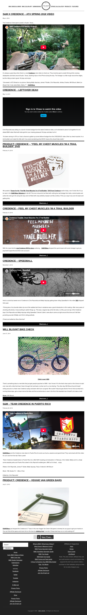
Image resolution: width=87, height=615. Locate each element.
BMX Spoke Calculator (15, 560)
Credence (31, 73)
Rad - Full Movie (43, 564)
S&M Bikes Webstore (18, 193)
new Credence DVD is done (25, 248)
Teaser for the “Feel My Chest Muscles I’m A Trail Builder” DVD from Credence (36, 191)
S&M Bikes (31, 85)
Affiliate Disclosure (15, 592)
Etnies (71, 549)
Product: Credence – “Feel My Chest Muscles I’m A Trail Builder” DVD (40, 145)
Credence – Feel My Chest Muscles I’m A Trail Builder (38, 208)
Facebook (15, 571)
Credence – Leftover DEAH (20, 90)
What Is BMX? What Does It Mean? (43, 544)
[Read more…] (43, 203)
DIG (77, 300)
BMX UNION (41, 611)
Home (15, 552)
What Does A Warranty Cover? (43, 546)
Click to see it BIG (43, 379)
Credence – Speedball (18, 260)
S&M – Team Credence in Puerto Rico (27, 404)
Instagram (15, 581)
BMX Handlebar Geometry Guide (43, 552)
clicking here (40, 531)
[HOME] (46, 6)
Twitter (15, 575)
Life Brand (71, 554)
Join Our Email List (15, 604)
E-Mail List (15, 585)
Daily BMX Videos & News (15, 555)
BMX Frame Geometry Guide (43, 549)
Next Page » (47, 536)
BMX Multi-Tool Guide (43, 557)
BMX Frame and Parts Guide (43, 559)
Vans (71, 546)
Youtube (15, 578)
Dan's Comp (71, 552)
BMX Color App (15, 557)
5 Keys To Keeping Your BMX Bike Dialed (43, 562)
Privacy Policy (15, 588)
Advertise (15, 565)
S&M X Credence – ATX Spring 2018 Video (28, 14)
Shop (15, 595)
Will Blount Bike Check (18, 329)
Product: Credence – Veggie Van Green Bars (32, 480)
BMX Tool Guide (44, 554)
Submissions (15, 563)
